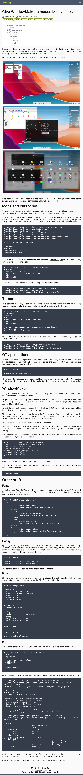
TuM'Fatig (6, 3)
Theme (12, 28)
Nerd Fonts (16, 490)
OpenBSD (34, 772)
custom (23, 19)
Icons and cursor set (17, 26)
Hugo (58, 772)
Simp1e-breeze (21, 217)
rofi (51, 19)
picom (46, 19)
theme (17, 19)
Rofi (14, 43)
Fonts (15, 36)
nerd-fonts (38, 19)
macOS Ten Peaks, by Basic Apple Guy (34, 422)
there (50, 569)
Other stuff (13, 34)
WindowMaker (15, 32)
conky (30, 19)
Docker (70, 465)
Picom (15, 41)
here (52, 418)
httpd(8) (42, 772)
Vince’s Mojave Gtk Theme (44, 304)
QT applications (15, 30)
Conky (15, 38)
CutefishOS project (57, 260)
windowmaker (8, 19)
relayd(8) (50, 772)
